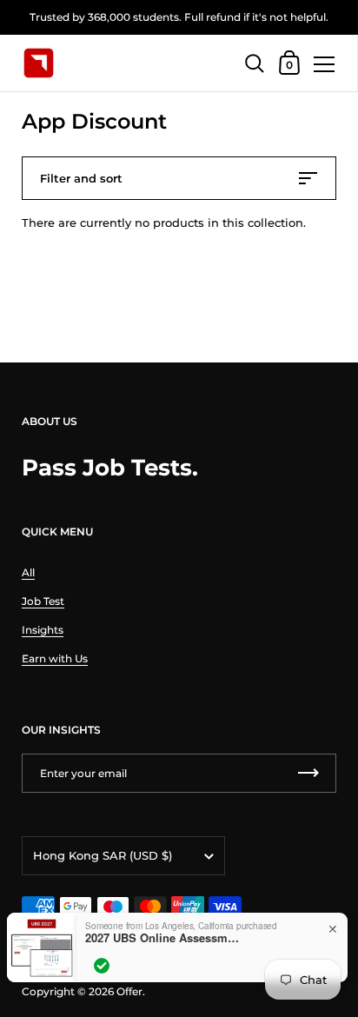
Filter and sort (81, 178)
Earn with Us (55, 658)
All (28, 572)
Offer (129, 991)
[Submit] (308, 773)
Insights (42, 629)
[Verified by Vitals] (101, 966)
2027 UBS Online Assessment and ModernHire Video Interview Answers (163, 938)
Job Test (43, 601)
